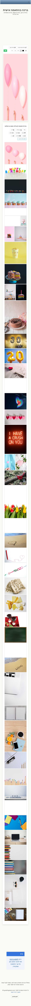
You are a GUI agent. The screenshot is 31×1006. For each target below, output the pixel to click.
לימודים (17, 135)
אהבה (23, 132)
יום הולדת (18, 129)
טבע (23, 135)
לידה (12, 129)
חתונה (17, 132)
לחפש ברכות (14, 959)
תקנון (19, 992)
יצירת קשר (13, 992)
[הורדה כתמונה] (5, 50)
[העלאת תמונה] (25, 50)
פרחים (11, 132)
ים (12, 135)
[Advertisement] (15, 30)
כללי (24, 129)
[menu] (29, 2)
